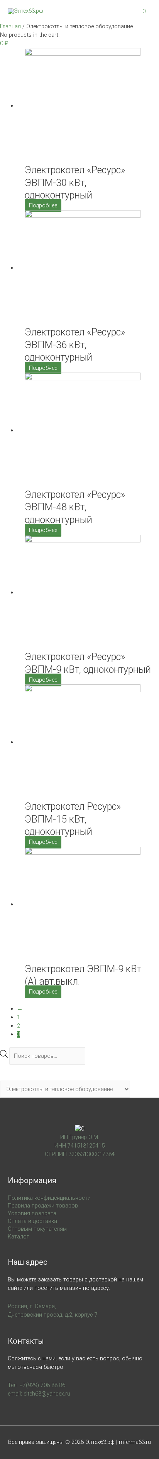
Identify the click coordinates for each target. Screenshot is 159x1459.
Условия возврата (32, 1213)
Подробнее (43, 205)
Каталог (18, 1236)
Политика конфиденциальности (49, 1197)
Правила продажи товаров (43, 1205)
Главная (10, 26)
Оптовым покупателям (37, 1228)
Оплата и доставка (32, 1221)
